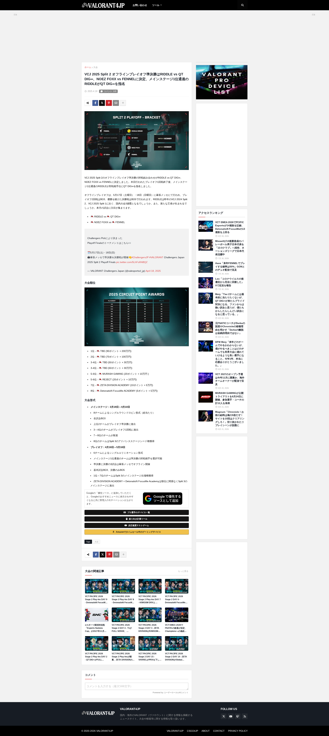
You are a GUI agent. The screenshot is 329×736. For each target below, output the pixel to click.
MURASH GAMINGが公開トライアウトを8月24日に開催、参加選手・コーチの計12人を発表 (229, 398)
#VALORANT (156, 257)
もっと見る (183, 571)
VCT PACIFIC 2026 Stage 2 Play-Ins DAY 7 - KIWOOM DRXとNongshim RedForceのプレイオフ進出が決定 (149, 599)
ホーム (87, 67)
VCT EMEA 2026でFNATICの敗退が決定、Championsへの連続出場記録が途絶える (176, 628)
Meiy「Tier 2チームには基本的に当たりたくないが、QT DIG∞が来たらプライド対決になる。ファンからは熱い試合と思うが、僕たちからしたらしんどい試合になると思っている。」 (230, 304)
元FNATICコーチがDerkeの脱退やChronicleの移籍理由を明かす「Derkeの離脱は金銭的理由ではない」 (230, 328)
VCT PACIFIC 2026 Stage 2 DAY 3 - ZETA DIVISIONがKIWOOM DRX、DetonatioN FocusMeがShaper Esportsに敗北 (148, 628)
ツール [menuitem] (155, 5)
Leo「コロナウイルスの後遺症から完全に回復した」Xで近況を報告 (229, 282)
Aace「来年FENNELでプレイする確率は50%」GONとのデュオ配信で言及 (230, 266)
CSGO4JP (192, 730)
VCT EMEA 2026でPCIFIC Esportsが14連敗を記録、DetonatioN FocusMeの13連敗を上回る (230, 227)
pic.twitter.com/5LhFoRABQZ (132, 262)
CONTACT (219, 730)
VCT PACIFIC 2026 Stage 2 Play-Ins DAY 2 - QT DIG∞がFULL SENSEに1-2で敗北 (96, 656)
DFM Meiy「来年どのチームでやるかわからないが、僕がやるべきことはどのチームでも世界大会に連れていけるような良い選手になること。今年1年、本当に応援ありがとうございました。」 (229, 354)
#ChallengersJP (140, 257)
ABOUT (206, 730)
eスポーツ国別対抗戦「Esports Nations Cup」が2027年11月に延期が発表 (95, 628)
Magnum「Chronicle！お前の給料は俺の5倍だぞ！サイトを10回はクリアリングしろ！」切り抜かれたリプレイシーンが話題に (229, 418)
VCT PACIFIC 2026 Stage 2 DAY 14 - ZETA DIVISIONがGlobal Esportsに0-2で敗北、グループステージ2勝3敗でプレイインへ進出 (176, 656)
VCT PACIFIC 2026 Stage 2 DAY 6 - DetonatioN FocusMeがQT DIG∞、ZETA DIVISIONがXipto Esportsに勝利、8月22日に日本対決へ (176, 599)
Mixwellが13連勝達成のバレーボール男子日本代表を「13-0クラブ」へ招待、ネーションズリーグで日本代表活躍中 (229, 248)
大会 (95, 67)
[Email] (116, 103)
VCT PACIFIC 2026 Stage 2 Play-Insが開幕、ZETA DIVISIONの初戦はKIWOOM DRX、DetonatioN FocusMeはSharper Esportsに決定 (123, 656)
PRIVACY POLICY (238, 730)
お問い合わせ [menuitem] (140, 5)
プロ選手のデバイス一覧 (138, 512)
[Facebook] (95, 103)
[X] (102, 103)
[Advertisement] (221, 154)
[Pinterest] (109, 103)
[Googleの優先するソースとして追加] (162, 498)
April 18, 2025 (153, 270)
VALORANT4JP (175, 730)
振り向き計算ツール (138, 519)
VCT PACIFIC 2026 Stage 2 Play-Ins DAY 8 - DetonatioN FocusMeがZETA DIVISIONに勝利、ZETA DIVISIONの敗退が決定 (123, 599)
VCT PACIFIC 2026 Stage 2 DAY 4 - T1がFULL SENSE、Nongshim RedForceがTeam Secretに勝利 (123, 628)
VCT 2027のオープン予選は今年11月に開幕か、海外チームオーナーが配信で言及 (229, 379)
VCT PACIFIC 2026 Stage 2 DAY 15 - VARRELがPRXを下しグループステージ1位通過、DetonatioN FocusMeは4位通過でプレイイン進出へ (149, 656)
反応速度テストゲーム (138, 525)
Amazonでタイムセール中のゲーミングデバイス (138, 532)
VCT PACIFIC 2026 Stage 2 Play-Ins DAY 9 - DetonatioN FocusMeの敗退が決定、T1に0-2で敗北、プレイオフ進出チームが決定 (96, 599)
